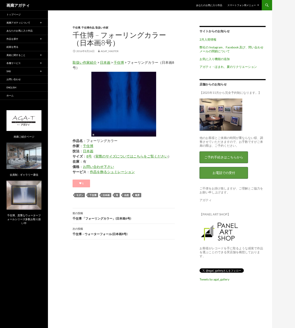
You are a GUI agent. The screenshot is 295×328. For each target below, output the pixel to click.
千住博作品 (87, 27)
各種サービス (13, 63)
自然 (126, 195)
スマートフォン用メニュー (241, 5)
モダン (79, 195)
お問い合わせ (13, 79)
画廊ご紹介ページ (24, 136)
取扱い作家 (101, 27)
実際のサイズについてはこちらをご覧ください (131, 156)
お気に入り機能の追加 (215, 59)
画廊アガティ (18, 5)
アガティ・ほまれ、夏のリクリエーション (228, 66)
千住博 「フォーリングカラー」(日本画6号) (102, 216)
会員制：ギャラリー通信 (24, 174)
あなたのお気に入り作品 (209, 5)
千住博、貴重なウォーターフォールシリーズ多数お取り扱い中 (24, 219)
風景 (137, 195)
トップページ (13, 14)
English (11, 87)
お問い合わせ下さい (98, 166)
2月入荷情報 (208, 39)
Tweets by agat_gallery (214, 279)
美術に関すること (15, 55)
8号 (89, 156)
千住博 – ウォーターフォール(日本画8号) (100, 231)
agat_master (110, 51)
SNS (8, 71)
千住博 (76, 27)
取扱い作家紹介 (85, 62)
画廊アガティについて (18, 22)
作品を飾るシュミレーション (112, 172)
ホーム (10, 95)
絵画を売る (12, 46)
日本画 (105, 62)
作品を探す (12, 38)
